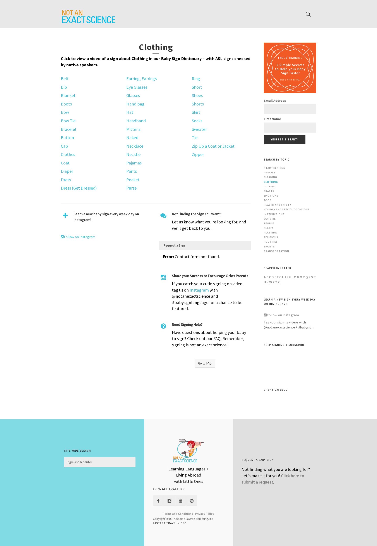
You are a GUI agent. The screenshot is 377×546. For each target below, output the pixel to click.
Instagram (199, 290)
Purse (131, 188)
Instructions (274, 214)
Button (67, 137)
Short (197, 87)
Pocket (132, 179)
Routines (271, 241)
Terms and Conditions (178, 514)
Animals (270, 172)
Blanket (68, 95)
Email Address (275, 100)
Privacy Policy (204, 514)
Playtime (270, 232)
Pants (131, 171)
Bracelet (69, 129)
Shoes (197, 95)
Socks (197, 120)
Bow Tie (68, 120)
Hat (129, 112)
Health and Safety (277, 204)
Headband (136, 120)
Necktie (133, 154)
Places (269, 228)
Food (267, 200)
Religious (271, 237)
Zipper (198, 154)
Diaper (67, 171)
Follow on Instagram (79, 237)
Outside (270, 218)
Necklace (134, 146)
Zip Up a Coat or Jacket (213, 146)
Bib (64, 87)
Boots (66, 104)
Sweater (199, 129)
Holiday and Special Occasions (287, 209)
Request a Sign (174, 245)
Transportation (276, 251)
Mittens (133, 129)
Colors (269, 186)
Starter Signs (274, 167)
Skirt (196, 112)
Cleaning (270, 177)
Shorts (198, 104)
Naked (132, 137)
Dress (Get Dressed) (79, 188)
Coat (65, 163)
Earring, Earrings (141, 78)
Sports (269, 246)
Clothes (68, 154)
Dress (66, 179)
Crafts (269, 191)
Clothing (271, 181)
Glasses (133, 95)
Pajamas (134, 163)
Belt (65, 78)
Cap (64, 146)
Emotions (271, 195)
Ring (196, 78)
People (269, 223)
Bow (65, 112)
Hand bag (135, 104)
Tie (194, 137)
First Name (272, 119)
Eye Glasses (136, 87)
